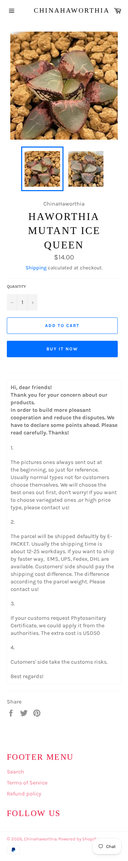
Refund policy (24, 793)
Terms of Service (27, 782)
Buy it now (62, 348)
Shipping (36, 268)
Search (15, 771)
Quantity (16, 286)
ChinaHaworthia (64, 10)
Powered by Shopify (78, 838)
